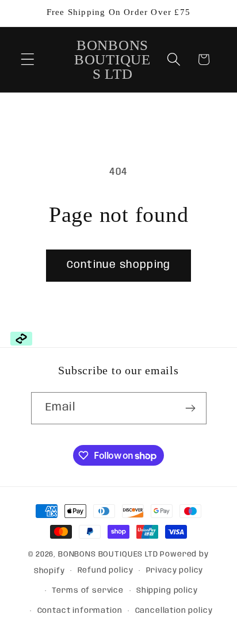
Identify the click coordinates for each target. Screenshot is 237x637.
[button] (28, 59)
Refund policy (105, 570)
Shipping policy (167, 590)
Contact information (80, 611)
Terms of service (87, 590)
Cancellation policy (174, 611)
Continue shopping (118, 265)
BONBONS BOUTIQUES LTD (108, 554)
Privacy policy (175, 570)
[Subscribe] (190, 408)
